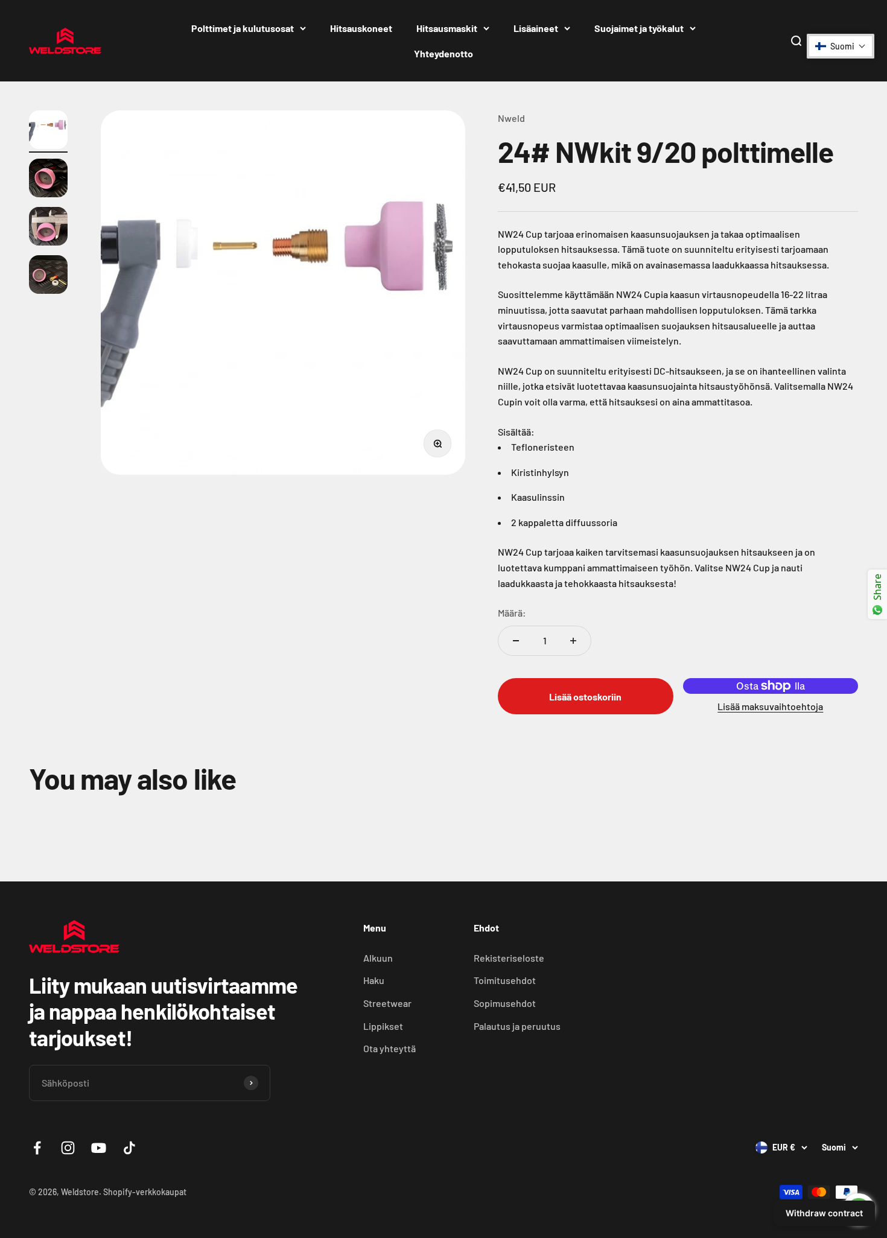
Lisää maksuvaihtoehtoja (770, 706)
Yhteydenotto (443, 53)
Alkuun (378, 957)
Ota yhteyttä (389, 1048)
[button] (840, 46)
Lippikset (383, 1026)
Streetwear (387, 1003)
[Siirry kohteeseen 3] (48, 228)
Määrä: (512, 612)
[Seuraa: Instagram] (68, 1148)
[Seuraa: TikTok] (129, 1148)
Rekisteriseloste (509, 957)
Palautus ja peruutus (517, 1026)
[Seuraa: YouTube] (99, 1148)
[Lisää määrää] (573, 640)
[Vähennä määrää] (515, 640)
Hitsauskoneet (361, 28)
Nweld (511, 118)
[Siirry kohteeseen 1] (48, 131)
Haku (373, 980)
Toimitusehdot (505, 980)
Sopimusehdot (505, 1003)
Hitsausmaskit (446, 28)
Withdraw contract (824, 1213)
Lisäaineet (535, 28)
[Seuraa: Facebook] (37, 1148)
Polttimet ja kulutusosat (242, 28)
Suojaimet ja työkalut (639, 28)
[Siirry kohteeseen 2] (48, 180)
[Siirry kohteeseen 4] (48, 276)
